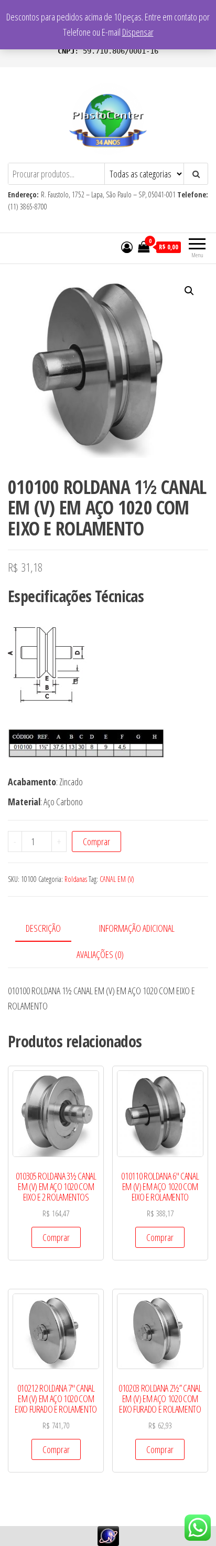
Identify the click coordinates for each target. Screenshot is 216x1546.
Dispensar (138, 32)
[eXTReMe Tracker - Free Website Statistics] (108, 1535)
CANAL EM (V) (117, 879)
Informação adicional (137, 928)
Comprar (96, 841)
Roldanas (75, 879)
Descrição (43, 928)
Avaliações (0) (100, 954)
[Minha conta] (127, 247)
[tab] (51, 929)
